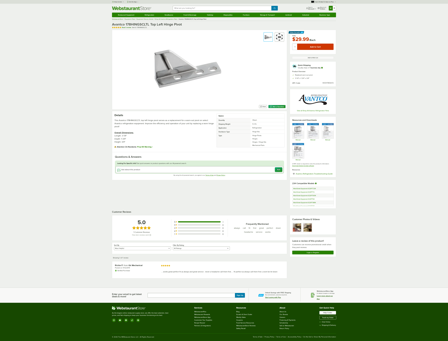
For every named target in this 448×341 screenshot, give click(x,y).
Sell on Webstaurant (287, 326)
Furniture (246, 15)
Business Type (324, 15)
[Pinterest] (138, 320)
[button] (268, 37)
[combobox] (222, 8)
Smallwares (169, 15)
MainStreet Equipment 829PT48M (304, 202)
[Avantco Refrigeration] (313, 99)
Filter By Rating (178, 245)
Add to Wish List (313, 58)
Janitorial (288, 15)
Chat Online (326, 322)
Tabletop (210, 15)
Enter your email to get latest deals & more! (127, 295)
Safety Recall (240, 328)
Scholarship (284, 323)
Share (264, 106)
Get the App (133, 2)
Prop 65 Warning (144, 147)
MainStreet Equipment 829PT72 (304, 192)
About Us (283, 312)
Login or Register (313, 252)
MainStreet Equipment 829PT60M (304, 195)
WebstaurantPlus (200, 312)
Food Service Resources (245, 323)
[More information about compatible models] (316, 183)
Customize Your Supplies (203, 320)
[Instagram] (114, 320)
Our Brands (284, 314)
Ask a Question (278, 107)
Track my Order (328, 317)
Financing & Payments (288, 320)
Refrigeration (149, 15)
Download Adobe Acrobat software (303, 166)
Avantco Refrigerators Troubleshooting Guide (315, 174)
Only (294, 36)
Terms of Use (209, 175)
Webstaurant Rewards (202, 314)
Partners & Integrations (202, 326)
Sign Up (240, 295)
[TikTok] (132, 320)
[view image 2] (307, 227)
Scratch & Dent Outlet (244, 314)
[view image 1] (297, 227)
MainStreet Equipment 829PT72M (304, 188)
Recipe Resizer (199, 323)
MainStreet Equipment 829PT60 (304, 199)
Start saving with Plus (273, 297)
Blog (238, 312)
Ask (278, 170)
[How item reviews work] (150, 235)
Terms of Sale (257, 337)
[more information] (322, 68)
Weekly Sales (241, 317)
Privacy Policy (221, 175)
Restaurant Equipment (126, 15)
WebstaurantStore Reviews (246, 326)
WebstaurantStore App (202, 317)
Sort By (116, 245)
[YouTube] (120, 320)
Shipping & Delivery (329, 325)
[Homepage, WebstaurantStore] (131, 8)
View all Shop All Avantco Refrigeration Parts (313, 111)
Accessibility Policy (294, 337)
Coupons (239, 320)
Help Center (118, 2)
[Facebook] (126, 320)
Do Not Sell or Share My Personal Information (319, 337)
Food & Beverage (190, 15)
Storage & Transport (267, 15)
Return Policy (284, 328)
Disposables (228, 15)
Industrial (305, 15)
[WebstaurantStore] (141, 308)
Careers (282, 317)
